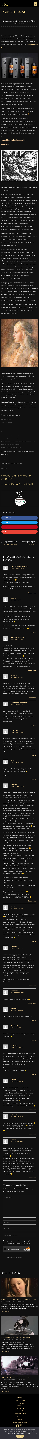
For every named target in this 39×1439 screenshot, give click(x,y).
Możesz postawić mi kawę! (17, 484)
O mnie (19, 1417)
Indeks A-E (20, 1403)
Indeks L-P (20, 1408)
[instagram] (21, 1425)
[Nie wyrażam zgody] (37, 1433)
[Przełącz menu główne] (35, 4)
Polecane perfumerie (19, 1422)
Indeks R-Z (20, 1411)
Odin (35, 21)
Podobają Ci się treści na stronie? (16, 478)
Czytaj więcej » (5, 1311)
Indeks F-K (20, 1406)
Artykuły (19, 1398)
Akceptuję (20, 1436)
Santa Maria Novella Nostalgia (16, 1378)
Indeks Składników (19, 1413)
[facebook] (18, 1425)
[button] (19, 518)
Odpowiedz (32, 593)
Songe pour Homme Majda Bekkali (17, 1337)
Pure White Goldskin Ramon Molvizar (19, 1299)
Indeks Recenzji (19, 1400)
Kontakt (19, 1419)
